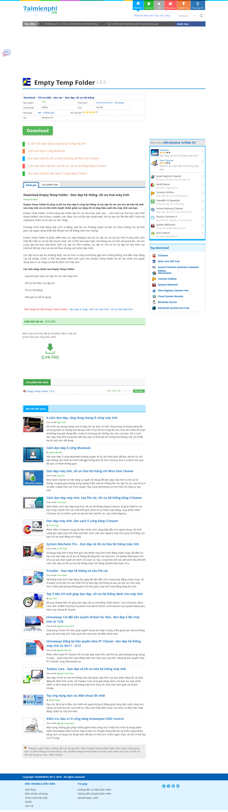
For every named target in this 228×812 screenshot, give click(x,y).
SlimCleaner (165, 272)
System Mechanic (166, 224)
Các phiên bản (50, 184)
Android (149, 7)
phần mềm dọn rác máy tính (65, 237)
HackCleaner (163, 184)
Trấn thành (62, 575)
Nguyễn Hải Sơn (64, 650)
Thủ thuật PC (198, 7)
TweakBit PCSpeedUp (168, 200)
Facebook (163, 786)
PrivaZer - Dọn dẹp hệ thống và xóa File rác (77, 571)
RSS (173, 786)
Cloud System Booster (170, 296)
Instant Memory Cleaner (169, 208)
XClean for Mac (66, 630)
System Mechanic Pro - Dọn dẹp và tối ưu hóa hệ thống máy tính (92, 544)
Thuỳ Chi (61, 475)
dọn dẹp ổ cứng (78, 309)
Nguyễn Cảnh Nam (65, 673)
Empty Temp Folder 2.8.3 (40, 391)
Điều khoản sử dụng (36, 793)
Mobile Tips (183, 7)
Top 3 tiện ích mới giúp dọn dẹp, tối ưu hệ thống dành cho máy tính (94, 594)
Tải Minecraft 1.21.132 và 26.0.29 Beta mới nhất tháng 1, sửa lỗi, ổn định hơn (70, 24)
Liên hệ (29, 806)
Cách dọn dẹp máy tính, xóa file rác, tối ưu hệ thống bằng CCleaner (67, 166)
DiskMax (164, 150)
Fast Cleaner (167, 160)
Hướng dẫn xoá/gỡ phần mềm (94, 793)
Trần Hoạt (61, 502)
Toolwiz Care (85, 681)
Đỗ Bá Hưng (54, 700)
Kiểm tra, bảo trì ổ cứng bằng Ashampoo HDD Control (85, 719)
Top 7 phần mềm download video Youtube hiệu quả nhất (131, 24)
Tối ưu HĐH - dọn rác (50, 97)
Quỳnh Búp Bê (55, 452)
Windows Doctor (167, 302)
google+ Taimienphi (168, 786)
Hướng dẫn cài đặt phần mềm (94, 789)
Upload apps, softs (88, 797)
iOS (159, 7)
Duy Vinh (53, 598)
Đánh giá (31, 185)
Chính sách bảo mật (36, 797)
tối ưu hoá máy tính (122, 309)
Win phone (171, 7)
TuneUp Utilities (165, 192)
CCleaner (115, 506)
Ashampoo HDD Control (66, 730)
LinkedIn (177, 786)
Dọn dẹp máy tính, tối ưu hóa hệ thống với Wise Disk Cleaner (63, 158)
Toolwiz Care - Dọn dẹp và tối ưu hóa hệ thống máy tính (86, 669)
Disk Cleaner (163, 232)
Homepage (119, 102)
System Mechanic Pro (131, 556)
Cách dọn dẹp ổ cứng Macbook (46, 151)
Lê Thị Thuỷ (54, 525)
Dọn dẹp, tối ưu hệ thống (79, 97)
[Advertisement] (114, 51)
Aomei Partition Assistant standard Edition (178, 268)
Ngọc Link (61, 422)
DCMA (28, 801)
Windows (138, 7)
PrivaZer (51, 582)
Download (29, 97)
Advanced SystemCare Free (173, 308)
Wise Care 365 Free (169, 261)
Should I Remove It (166, 216)
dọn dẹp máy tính (95, 654)
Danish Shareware (104, 102)
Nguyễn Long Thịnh (65, 626)
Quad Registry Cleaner (168, 176)
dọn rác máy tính (98, 309)
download (40, 10)
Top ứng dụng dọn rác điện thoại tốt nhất (75, 696)
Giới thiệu (30, 789)
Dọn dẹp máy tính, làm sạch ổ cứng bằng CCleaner (57, 173)
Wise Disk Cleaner (56, 479)
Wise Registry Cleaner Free (173, 290)
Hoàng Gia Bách (30, 199)
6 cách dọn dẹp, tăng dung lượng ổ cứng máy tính (57, 143)
